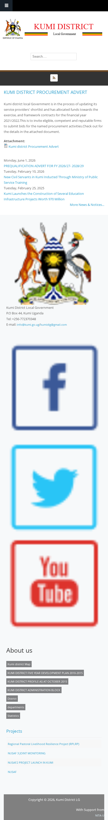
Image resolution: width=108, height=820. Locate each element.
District (12, 698)
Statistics (13, 716)
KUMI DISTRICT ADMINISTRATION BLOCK (34, 690)
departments (16, 707)
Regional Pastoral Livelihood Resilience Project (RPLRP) (43, 744)
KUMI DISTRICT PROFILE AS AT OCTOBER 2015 (37, 681)
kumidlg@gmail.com (53, 324)
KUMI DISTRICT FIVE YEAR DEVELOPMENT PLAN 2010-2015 (45, 673)
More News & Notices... (87, 204)
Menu (6, 5)
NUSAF (12, 772)
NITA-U (99, 815)
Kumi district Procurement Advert (34, 146)
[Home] (53, 29)
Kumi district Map (19, 664)
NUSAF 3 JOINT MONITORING (26, 753)
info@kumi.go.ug (28, 324)
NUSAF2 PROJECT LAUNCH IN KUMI (30, 762)
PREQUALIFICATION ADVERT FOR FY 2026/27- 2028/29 (44, 166)
